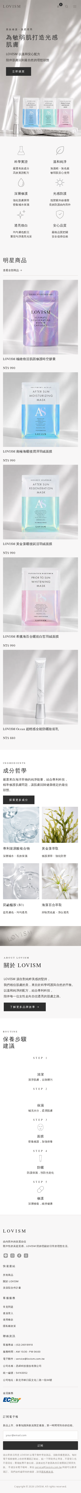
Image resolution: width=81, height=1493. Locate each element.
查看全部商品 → (12, 270)
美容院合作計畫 (12, 1287)
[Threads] (26, 1255)
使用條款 (8, 1319)
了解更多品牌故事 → (25, 1007)
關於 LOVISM (11, 1281)
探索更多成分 (18, 800)
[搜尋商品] (66, 6)
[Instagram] (12, 1255)
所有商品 (8, 1275)
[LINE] (5, 1255)
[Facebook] (19, 1255)
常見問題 (8, 1306)
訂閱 (40, 1445)
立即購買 (18, 71)
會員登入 (8, 1313)
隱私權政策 (9, 1326)
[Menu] (75, 6)
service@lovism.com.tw (48, 1467)
